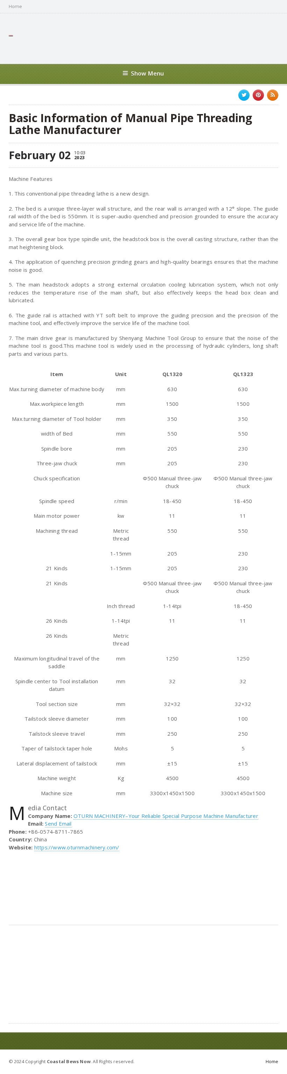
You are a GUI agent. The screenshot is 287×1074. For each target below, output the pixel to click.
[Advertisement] (150, 38)
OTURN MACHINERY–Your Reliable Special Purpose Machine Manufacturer (166, 815)
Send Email (58, 823)
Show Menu (147, 73)
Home (15, 6)
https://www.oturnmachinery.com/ (76, 847)
